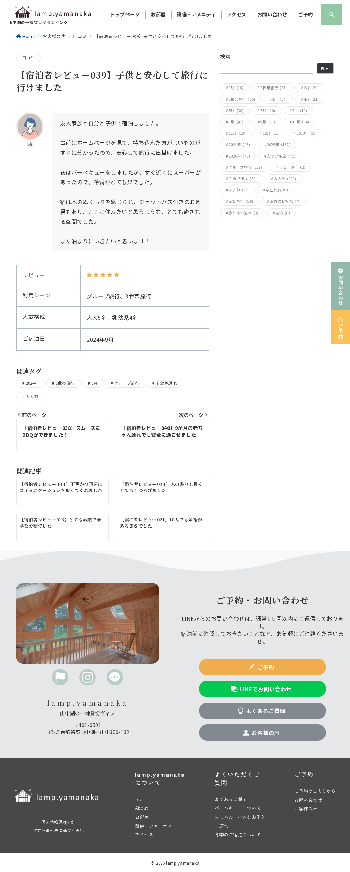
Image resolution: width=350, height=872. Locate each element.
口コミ (28, 57)
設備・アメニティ (153, 825)
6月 (267, 110)
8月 (236, 121)
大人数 (32, 396)
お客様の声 (305, 808)
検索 (225, 56)
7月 (299, 110)
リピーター (292, 167)
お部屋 (142, 817)
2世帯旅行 (273, 87)
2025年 (278, 144)
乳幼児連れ (166, 383)
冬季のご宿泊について (238, 834)
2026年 (239, 156)
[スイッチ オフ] (331, 15)
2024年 (32, 383)
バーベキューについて (238, 808)
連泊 (282, 212)
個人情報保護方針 (58, 822)
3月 (279, 99)
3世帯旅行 (65, 383)
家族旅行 (241, 201)
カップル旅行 (282, 156)
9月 (94, 383)
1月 (236, 87)
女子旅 (239, 189)
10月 (300, 121)
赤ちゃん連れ (243, 212)
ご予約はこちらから (315, 791)
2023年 (306, 133)
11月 (237, 133)
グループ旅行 (126, 383)
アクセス (144, 834)
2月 (311, 87)
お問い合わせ (308, 799)
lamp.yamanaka (182, 863)
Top (139, 799)
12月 (271, 133)
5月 (236, 110)
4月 (311, 99)
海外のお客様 (285, 201)
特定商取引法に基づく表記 (58, 830)
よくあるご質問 (231, 799)
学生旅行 (277, 189)
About (141, 808)
